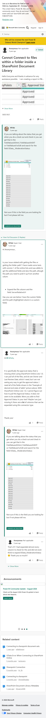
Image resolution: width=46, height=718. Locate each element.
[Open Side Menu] (3, 27)
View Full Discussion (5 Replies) (14, 237)
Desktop (6, 34)
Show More (8, 108)
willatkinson (20, 649)
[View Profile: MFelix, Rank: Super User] (5, 244)
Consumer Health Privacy (32, 713)
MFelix (12, 128)
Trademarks (6, 710)
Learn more (30, 42)
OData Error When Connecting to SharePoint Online (24, 656)
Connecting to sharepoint (16, 676)
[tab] (22, 629)
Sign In (40, 28)
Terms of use (35, 705)
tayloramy (22, 661)
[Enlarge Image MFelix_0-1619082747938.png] (23, 324)
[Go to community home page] (15, 28)
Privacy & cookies (22, 705)
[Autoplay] (19, 629)
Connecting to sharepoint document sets (23, 646)
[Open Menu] (42, 34)
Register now (7, 19)
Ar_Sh (20, 670)
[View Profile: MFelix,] (6, 129)
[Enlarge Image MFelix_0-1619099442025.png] (17, 183)
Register (33, 28)
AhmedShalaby (23, 679)
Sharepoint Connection (15, 667)
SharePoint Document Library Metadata (22, 685)
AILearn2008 (20, 689)
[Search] (27, 27)
